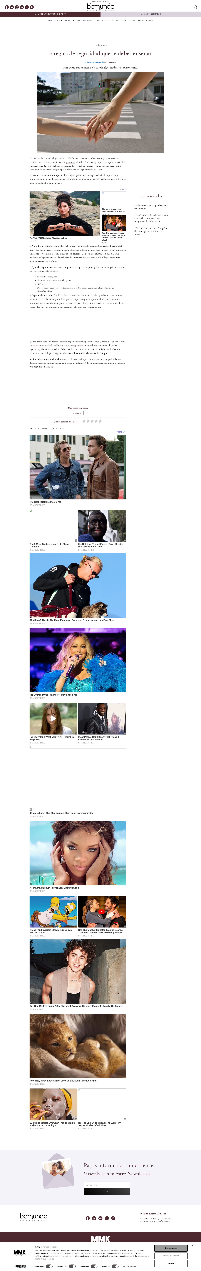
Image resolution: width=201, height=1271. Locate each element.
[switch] (72, 1266)
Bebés (69, 21)
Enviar (107, 1191)
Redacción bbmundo (94, 62)
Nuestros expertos (141, 21)
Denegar (171, 1263)
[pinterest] (32, 7)
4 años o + (100, 46)
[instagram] (17, 7)
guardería (70, 162)
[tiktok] (27, 7)
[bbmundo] (100, 7)
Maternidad (104, 21)
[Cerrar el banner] (193, 1245)
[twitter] (12, 7)
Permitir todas (171, 1248)
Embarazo (54, 21)
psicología (58, 428)
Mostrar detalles (129, 1266)
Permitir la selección (171, 1256)
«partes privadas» (76, 345)
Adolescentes (85, 21)
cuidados (43, 428)
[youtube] (22, 7)
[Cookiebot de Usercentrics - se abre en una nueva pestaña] (20, 1266)
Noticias (121, 21)
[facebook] (7, 7)
